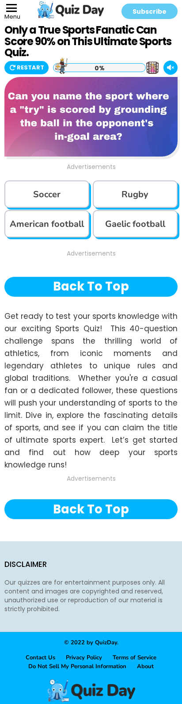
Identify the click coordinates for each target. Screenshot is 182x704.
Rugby (134, 194)
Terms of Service (134, 657)
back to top (91, 286)
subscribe (150, 11)
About (145, 666)
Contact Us (40, 657)
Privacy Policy (84, 657)
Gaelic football (135, 224)
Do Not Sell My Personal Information (77, 666)
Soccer (47, 194)
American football (47, 224)
